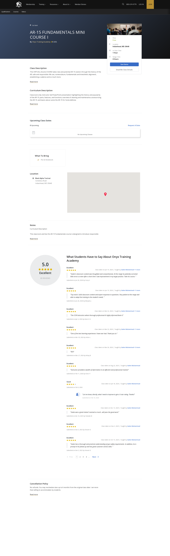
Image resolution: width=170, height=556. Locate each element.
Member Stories (80, 4)
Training (42, 2)
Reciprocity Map (99, 3)
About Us (67, 2)
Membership (30, 4)
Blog (87, 3)
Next (94, 457)
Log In (141, 4)
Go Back (35, 25)
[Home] (19, 4)
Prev (71, 457)
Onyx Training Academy (41, 42)
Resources (54, 2)
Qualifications (5, 12)
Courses (15, 12)
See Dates (124, 64)
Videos (24, 12)
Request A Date (134, 125)
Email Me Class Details (124, 70)
